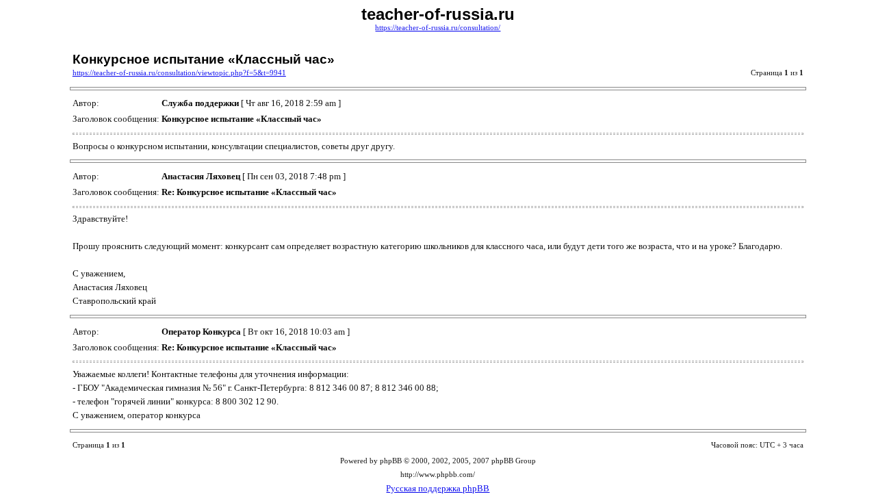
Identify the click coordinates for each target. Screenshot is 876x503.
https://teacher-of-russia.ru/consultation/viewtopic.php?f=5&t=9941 (179, 73)
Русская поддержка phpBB (437, 488)
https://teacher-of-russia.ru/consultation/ (437, 27)
